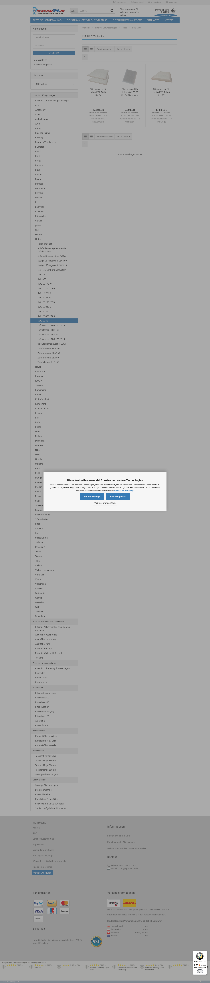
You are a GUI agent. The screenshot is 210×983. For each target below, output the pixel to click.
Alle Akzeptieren (118, 496)
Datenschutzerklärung (123, 490)
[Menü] (205, 952)
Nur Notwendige (92, 496)
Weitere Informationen (105, 503)
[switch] (200, 971)
